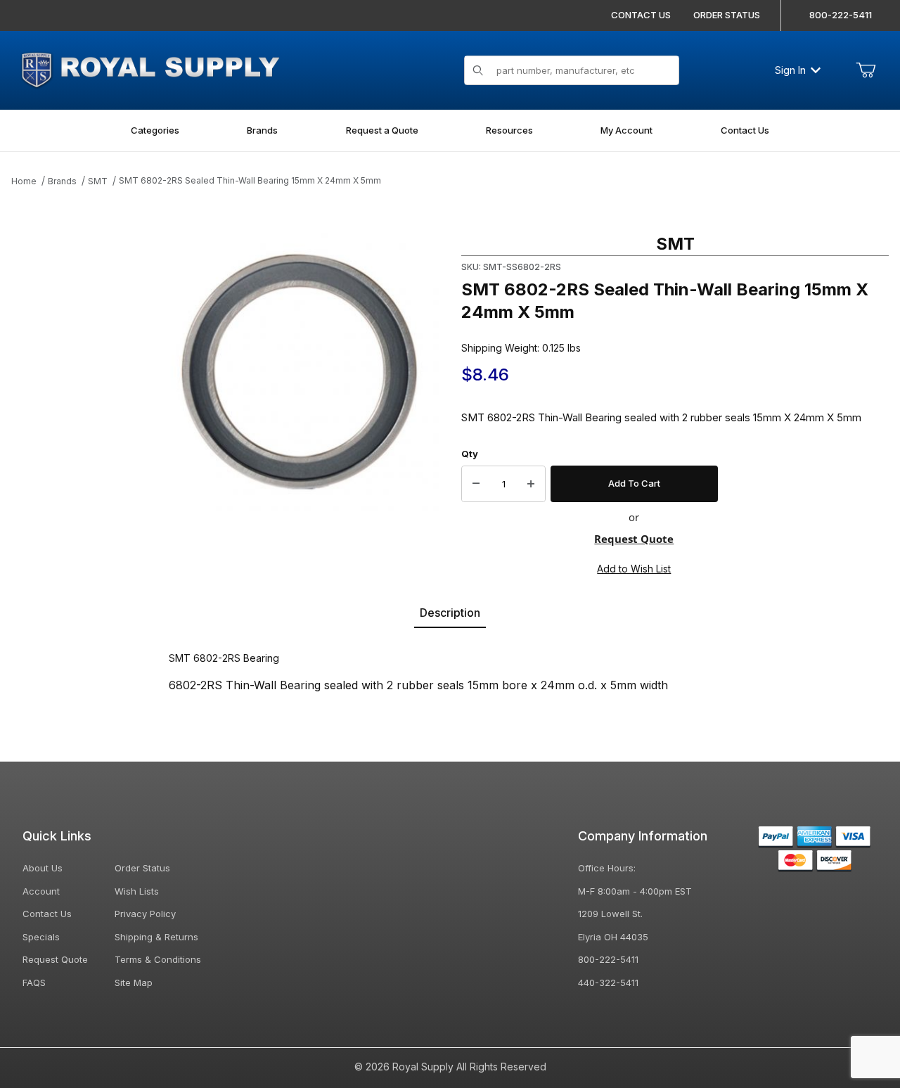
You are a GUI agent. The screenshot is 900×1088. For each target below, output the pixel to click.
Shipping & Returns (156, 936)
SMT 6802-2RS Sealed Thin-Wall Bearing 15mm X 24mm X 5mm (250, 180)
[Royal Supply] (150, 69)
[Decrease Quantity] (476, 483)
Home (24, 181)
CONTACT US (641, 14)
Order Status (142, 867)
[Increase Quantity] (531, 483)
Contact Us (47, 913)
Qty (469, 453)
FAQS (34, 982)
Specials (41, 936)
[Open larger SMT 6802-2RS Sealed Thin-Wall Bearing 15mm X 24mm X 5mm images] (299, 372)
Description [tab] (450, 613)
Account (41, 891)
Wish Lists (137, 891)
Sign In (790, 70)
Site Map (134, 982)
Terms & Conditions (158, 959)
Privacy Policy (145, 913)
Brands (62, 181)
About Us (42, 867)
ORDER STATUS (726, 14)
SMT (98, 181)
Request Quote (634, 538)
